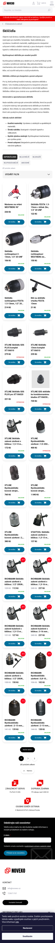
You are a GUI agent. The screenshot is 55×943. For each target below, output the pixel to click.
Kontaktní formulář (15, 902)
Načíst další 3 (27, 750)
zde (17, 922)
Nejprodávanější (11, 163)
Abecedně (25, 163)
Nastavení (27, 928)
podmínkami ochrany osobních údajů (38, 846)
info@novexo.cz (14, 888)
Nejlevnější (24, 157)
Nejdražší (37, 157)
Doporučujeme (10, 157)
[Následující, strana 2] (27, 758)
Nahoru (29, 771)
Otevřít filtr (12, 174)
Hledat (49, 10)
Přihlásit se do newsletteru (16, 853)
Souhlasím (27, 936)
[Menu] (52, 3)
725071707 (12, 893)
